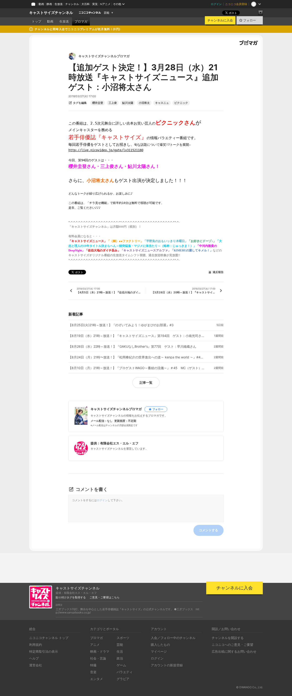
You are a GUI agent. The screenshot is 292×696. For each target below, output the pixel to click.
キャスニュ (162, 103)
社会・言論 (98, 658)
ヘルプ (34, 658)
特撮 (93, 665)
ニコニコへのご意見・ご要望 (232, 644)
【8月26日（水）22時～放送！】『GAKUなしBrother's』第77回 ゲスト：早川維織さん (132, 346)
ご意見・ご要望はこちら (104, 597)
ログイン (216, 4)
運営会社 (35, 665)
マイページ (159, 651)
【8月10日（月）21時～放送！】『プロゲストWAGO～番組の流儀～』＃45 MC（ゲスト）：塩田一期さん (136, 368)
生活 (120, 651)
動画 (41, 4)
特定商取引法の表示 (43, 651)
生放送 (59, 4)
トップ (36, 21)
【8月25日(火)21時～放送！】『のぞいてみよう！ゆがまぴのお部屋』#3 (121, 325)
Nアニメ (105, 4)
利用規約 (35, 644)
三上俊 (113, 103)
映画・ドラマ (99, 651)
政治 (120, 658)
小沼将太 (144, 103)
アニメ (95, 644)
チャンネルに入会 (220, 20)
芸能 (106, 12)
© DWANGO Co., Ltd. (249, 687)
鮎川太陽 (127, 103)
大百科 (85, 4)
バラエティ (125, 672)
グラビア (123, 679)
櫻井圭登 (97, 103)
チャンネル (72, 4)
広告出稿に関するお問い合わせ (234, 651)
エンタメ (96, 679)
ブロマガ (81, 21)
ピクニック (181, 103)
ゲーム (121, 665)
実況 (95, 4)
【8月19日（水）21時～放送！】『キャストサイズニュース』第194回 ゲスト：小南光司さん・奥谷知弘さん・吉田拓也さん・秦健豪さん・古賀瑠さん (136, 335)
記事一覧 (146, 382)
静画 (49, 4)
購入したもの (160, 644)
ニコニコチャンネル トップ (48, 638)
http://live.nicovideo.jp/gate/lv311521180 (105, 150)
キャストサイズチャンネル (51, 13)
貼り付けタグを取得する (71, 597)
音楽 (93, 672)
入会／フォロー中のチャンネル (173, 638)
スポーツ (123, 638)
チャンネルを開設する (228, 638)
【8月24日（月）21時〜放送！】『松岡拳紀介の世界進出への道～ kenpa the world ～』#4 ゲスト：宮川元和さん (136, 357)
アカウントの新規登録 (167, 665)
